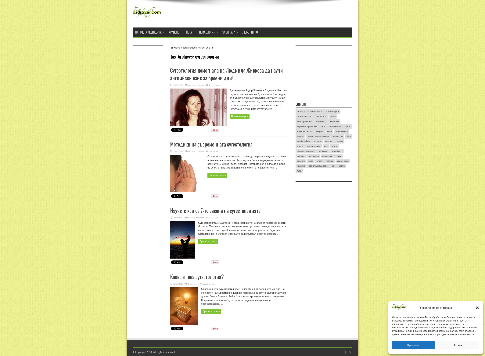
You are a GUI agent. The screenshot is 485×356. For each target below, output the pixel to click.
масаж (300, 146)
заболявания (341, 131)
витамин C (321, 121)
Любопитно (250, 32)
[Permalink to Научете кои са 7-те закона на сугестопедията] (182, 257)
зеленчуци (338, 136)
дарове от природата (307, 126)
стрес (319, 161)
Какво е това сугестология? (197, 277)
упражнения (343, 161)
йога (349, 136)
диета (347, 126)
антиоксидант (332, 112)
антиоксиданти (304, 116)
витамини (334, 121)
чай (333, 166)
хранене (301, 166)
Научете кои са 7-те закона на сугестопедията (215, 210)
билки (333, 116)
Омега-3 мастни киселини (309, 112)
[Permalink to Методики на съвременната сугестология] (187, 191)
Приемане (413, 345)
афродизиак (320, 116)
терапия (329, 161)
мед (326, 146)
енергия (319, 131)
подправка (314, 156)
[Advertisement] (324, 72)
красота (318, 141)
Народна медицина (148, 32)
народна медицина (306, 151)
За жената (228, 32)
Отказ (458, 345)
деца (323, 126)
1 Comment (193, 284)
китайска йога (303, 141)
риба (310, 161)
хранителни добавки (318, 166)
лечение (329, 141)
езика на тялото (304, 131)
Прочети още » (239, 116)
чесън (342, 166)
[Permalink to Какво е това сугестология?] (184, 323)
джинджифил (335, 126)
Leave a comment (196, 85)
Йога (189, 32)
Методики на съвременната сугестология (211, 144)
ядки (299, 171)
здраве (300, 136)
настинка (323, 151)
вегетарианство (304, 121)
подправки (327, 156)
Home (177, 47)
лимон (340, 141)
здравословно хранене (318, 136)
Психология (207, 32)
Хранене (174, 32)
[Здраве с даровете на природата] (147, 18)
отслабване (336, 151)
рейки (338, 156)
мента (334, 146)
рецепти (301, 161)
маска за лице (314, 146)
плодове (301, 156)
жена (329, 131)
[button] (477, 308)
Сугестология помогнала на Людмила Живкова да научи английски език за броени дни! (226, 74)
